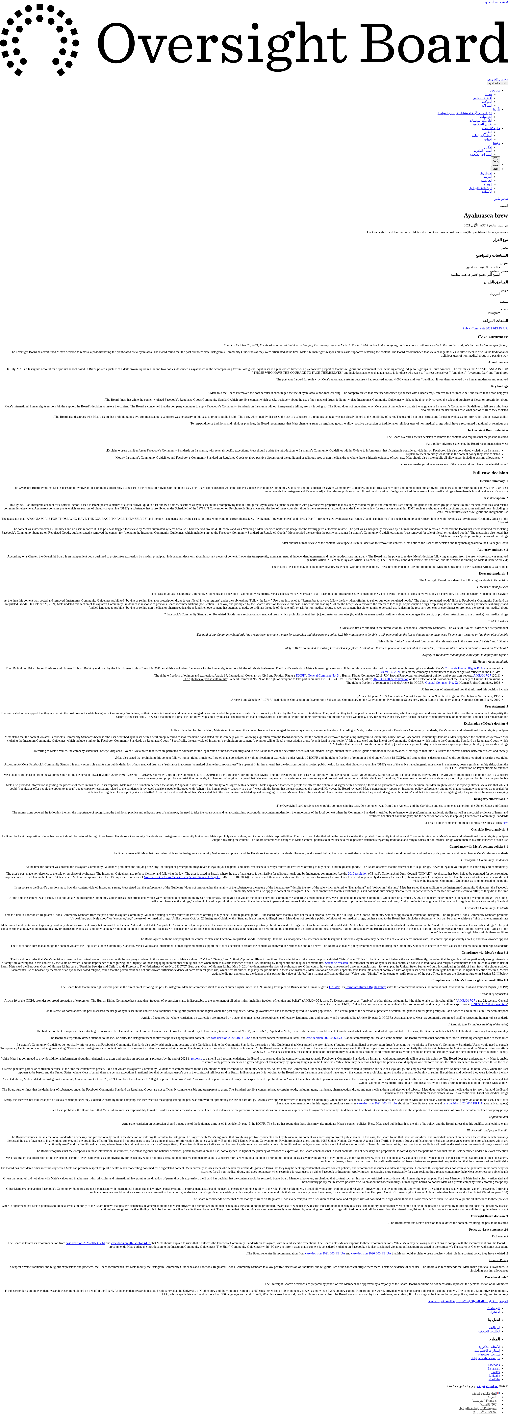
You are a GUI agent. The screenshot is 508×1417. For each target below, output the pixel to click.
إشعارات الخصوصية (487, 1350)
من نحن (495, 90)
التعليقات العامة (481, 135)
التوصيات (486, 116)
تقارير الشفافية (482, 124)
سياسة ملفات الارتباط (485, 1358)
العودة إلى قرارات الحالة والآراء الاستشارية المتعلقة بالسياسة (468, 1301)
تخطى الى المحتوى (495, 2)
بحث (495, 164)
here (505, 822)
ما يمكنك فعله (491, 128)
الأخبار (488, 147)
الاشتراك (494, 1312)
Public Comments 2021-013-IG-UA (485, 328)
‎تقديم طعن (501, 198)
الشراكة (487, 105)
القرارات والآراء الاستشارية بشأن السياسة (465, 113)
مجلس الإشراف (487, 1386)
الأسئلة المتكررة (489, 1347)
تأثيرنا (496, 109)
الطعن (488, 132)
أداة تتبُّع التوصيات (480, 120)
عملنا (488, 94)
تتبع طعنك (493, 1308)
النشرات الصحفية (480, 154)
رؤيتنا (496, 143)
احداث (488, 139)
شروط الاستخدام (489, 1354)
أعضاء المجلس (482, 98)
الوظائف (494, 1327)
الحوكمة (487, 101)
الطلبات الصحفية (489, 1331)
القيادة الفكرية (482, 150)
